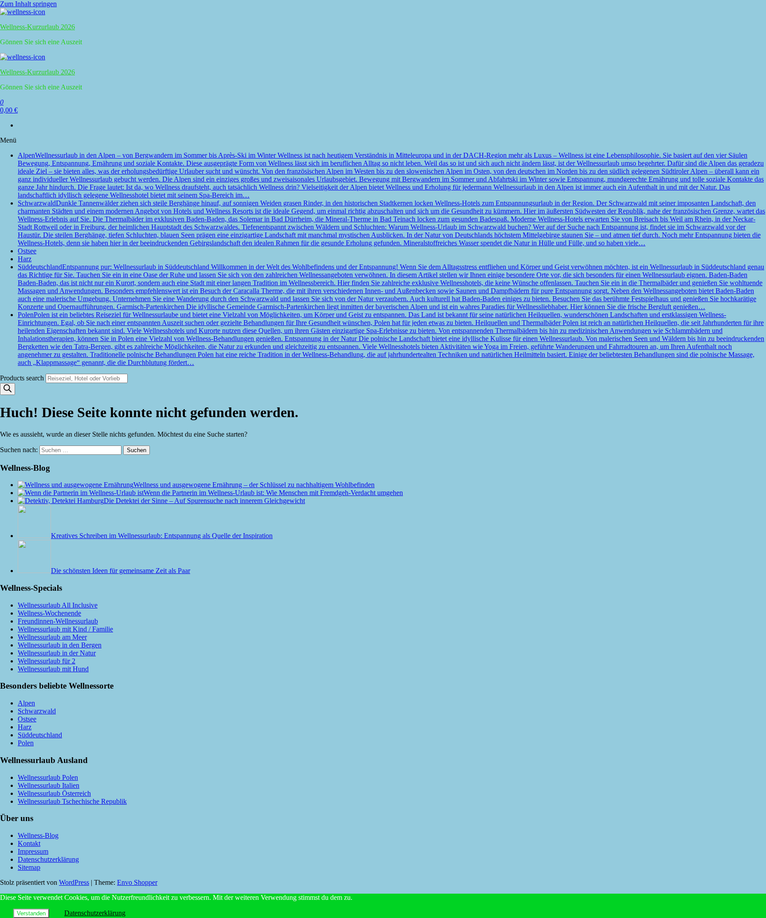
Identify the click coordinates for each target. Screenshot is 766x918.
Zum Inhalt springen (28, 4)
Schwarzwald (391, 223)
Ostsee (27, 251)
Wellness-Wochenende (49, 613)
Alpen (391, 175)
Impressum (33, 851)
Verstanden (31, 913)
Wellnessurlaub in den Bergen (60, 645)
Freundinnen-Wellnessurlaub (58, 621)
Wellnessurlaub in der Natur (57, 653)
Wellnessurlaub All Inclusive (58, 605)
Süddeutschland (391, 286)
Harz (24, 259)
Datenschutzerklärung (48, 859)
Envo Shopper (137, 882)
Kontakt (29, 843)
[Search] (7, 389)
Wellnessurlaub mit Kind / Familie (65, 629)
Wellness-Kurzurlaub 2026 (37, 27)
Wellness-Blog (38, 835)
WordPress (74, 882)
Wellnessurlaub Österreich (54, 793)
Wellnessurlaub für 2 (46, 661)
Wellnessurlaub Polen (48, 777)
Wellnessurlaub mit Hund (53, 669)
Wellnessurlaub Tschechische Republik (72, 801)
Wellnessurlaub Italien (48, 785)
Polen (391, 338)
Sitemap (29, 867)
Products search (23, 378)
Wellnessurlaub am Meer (52, 637)
